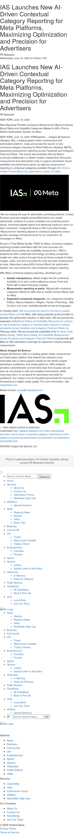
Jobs (9, 596)
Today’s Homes (22, 647)
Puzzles (18, 554)
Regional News (22, 512)
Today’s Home (21, 543)
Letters (17, 565)
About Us (19, 487)
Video (17, 519)
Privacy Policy (8, 828)
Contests (18, 551)
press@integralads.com (30, 390)
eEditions (12, 501)
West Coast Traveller (25, 540)
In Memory (19, 575)
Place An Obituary (23, 579)
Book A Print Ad (22, 593)
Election (18, 515)
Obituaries (12, 572)
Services (11, 484)
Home (10, 480)
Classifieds (13, 586)
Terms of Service (9, 832)
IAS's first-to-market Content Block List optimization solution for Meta (35, 169)
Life (9, 533)
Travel (17, 537)
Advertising (13, 815)
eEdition (11, 709)
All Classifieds (21, 589)
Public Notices (14, 582)
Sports (10, 558)
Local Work (20, 600)
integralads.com (8, 385)
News (10, 508)
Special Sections (23, 505)
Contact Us (20, 491)
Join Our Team (22, 603)
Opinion (11, 561)
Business (12, 526)
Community (13, 530)
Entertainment (14, 547)
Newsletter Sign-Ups (25, 498)
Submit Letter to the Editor (28, 568)
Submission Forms (24, 494)
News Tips (19, 522)
